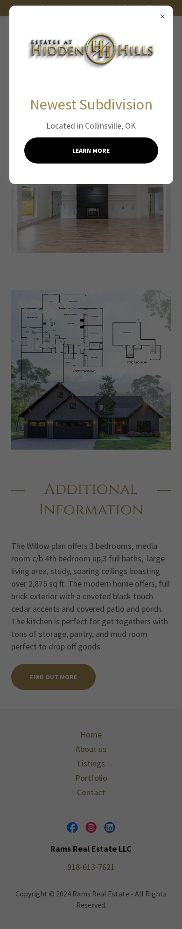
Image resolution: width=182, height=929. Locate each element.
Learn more (91, 150)
